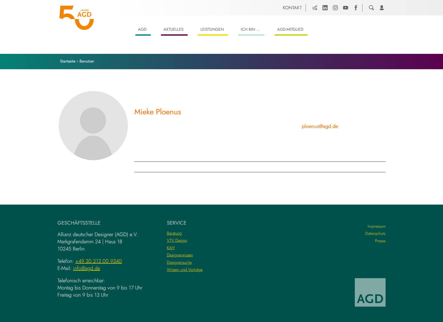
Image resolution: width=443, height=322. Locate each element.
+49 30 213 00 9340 (98, 261)
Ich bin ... (250, 29)
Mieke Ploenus (157, 111)
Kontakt (292, 7)
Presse (380, 241)
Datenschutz (375, 233)
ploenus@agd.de (320, 126)
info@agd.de (86, 268)
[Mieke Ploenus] (93, 126)
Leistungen (212, 29)
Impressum (377, 226)
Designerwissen (180, 255)
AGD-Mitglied (290, 29)
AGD (142, 29)
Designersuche (179, 262)
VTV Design (177, 240)
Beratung (174, 233)
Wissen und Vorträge (185, 270)
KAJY (171, 248)
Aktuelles (174, 29)
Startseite (67, 61)
